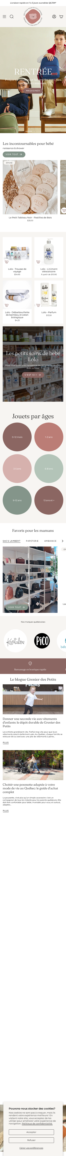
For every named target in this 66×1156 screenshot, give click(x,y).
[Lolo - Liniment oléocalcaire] (48, 251)
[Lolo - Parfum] (48, 294)
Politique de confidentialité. (37, 1123)
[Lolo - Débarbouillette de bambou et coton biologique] (17, 294)
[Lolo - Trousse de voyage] (17, 251)
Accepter (31, 1132)
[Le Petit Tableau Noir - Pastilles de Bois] (30, 187)
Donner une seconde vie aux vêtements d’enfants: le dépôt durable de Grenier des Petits (31, 722)
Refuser (31, 1140)
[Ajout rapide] (7, 262)
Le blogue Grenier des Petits (33, 679)
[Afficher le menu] (4, 17)
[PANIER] (61, 17)
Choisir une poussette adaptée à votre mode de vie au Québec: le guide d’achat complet (30, 788)
